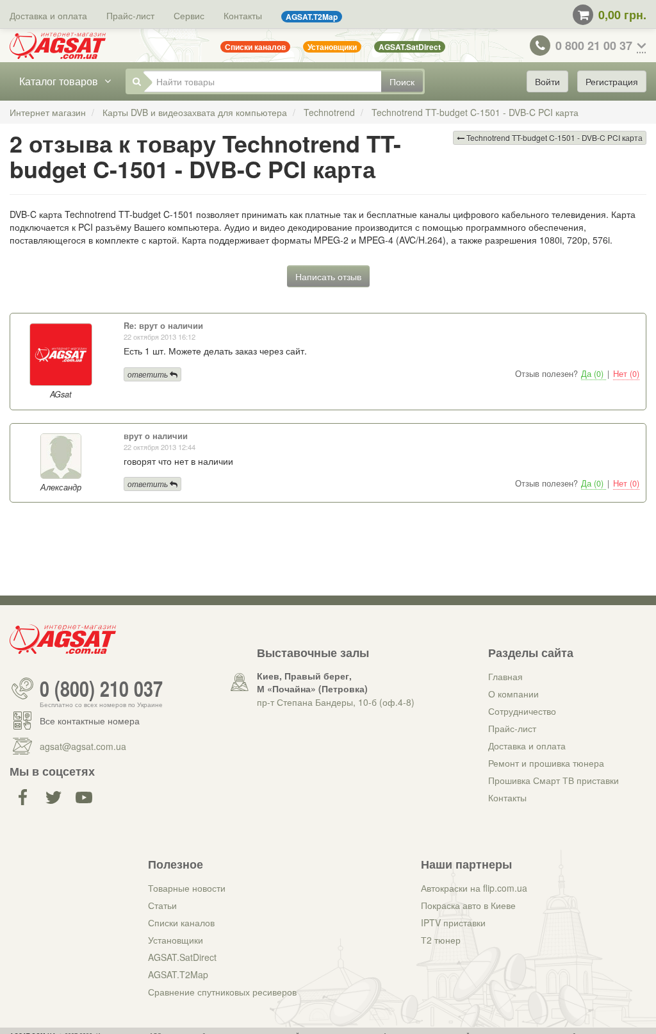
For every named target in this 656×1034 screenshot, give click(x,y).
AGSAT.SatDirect (182, 957)
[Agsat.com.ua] (58, 45)
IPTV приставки (453, 922)
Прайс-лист (130, 15)
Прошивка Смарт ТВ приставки (553, 780)
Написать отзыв (328, 276)
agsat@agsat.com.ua (83, 746)
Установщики (175, 939)
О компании (513, 693)
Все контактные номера (90, 720)
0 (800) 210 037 (101, 688)
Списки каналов (181, 922)
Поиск (402, 81)
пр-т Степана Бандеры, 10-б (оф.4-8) (335, 702)
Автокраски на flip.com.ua (474, 887)
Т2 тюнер (441, 939)
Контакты (243, 15)
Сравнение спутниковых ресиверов (222, 991)
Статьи (162, 905)
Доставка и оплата (48, 15)
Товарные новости (187, 887)
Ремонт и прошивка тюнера (546, 762)
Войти (547, 81)
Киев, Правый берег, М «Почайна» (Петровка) (312, 682)
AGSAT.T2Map (178, 974)
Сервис (189, 15)
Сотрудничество (522, 711)
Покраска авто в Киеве (468, 905)
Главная (505, 676)
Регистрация (612, 81)
